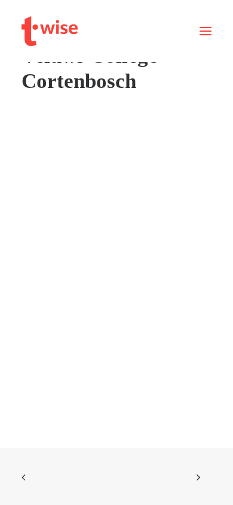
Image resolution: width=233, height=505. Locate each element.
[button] (205, 31)
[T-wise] (50, 31)
